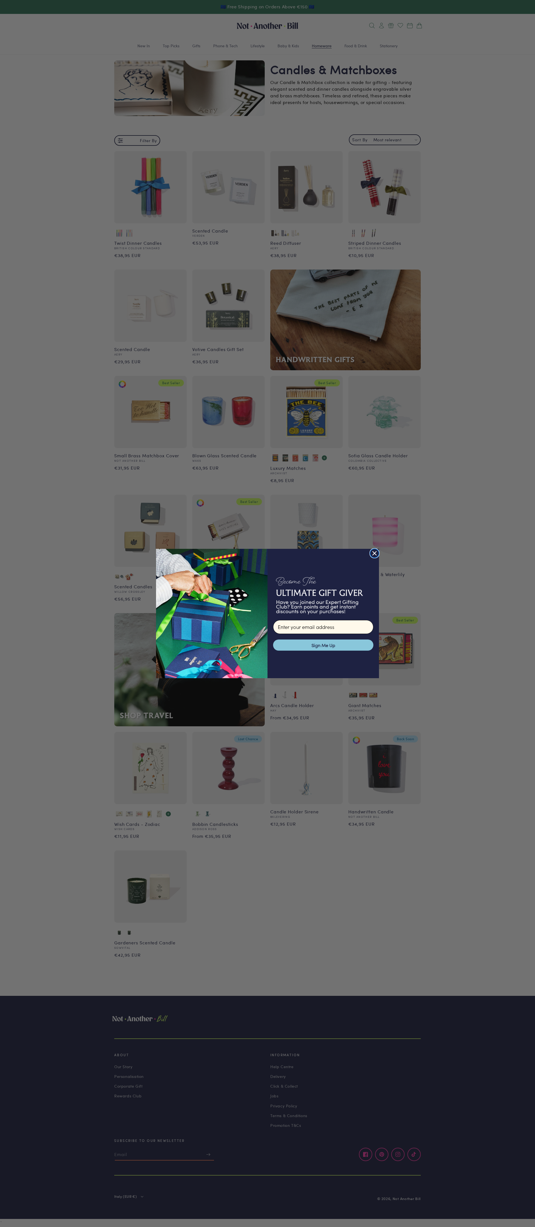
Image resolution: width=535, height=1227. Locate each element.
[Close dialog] (374, 553)
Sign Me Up (323, 645)
